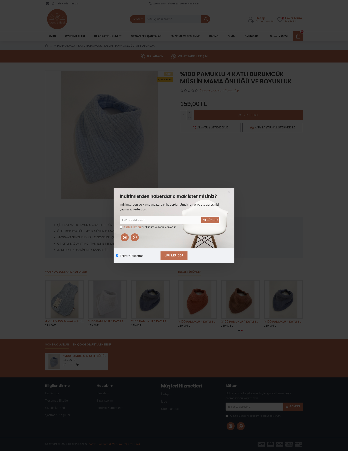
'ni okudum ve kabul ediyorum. (150, 227)
